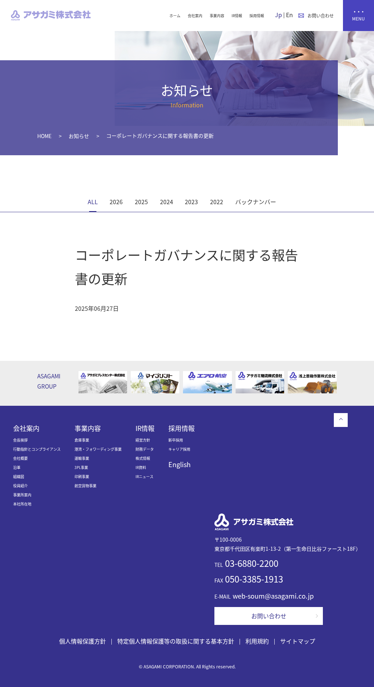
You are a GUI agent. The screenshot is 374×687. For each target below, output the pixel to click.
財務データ (145, 449)
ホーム (174, 15)
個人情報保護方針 (82, 641)
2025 (141, 201)
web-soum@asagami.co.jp (273, 595)
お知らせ (79, 136)
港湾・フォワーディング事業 (98, 449)
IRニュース (144, 476)
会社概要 (20, 458)
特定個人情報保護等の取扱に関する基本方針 (175, 641)
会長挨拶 (20, 440)
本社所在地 (22, 504)
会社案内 (195, 15)
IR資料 (141, 467)
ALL (93, 201)
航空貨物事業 (85, 485)
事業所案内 (22, 494)
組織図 (18, 476)
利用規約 (257, 641)
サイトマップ (297, 641)
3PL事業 (81, 467)
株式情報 (143, 458)
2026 (116, 201)
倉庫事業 (82, 440)
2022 (216, 201)
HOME (44, 136)
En (289, 14)
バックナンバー (255, 201)
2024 (166, 201)
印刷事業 (82, 476)
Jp (278, 14)
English (179, 464)
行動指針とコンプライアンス (37, 449)
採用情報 (256, 15)
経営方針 (143, 440)
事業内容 (217, 15)
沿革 (16, 467)
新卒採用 (175, 440)
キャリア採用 (179, 449)
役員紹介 (20, 485)
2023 (191, 201)
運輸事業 (82, 458)
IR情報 (237, 15)
